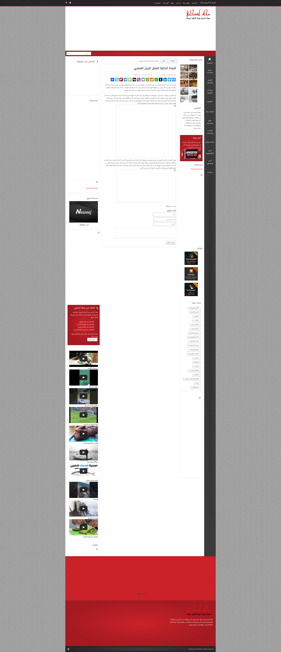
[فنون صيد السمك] (83, 509)
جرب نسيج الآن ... (140, 594)
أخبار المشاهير (194, 341)
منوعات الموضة (194, 345)
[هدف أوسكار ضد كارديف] (83, 415)
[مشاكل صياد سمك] (83, 452)
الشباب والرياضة (194, 354)
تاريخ (197, 383)
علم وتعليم (195, 387)
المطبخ (196, 362)
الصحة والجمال (194, 349)
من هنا (91, 340)
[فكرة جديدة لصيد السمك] (83, 434)
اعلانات (196, 320)
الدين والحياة (195, 312)
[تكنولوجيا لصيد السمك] (83, 396)
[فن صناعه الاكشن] (83, 359)
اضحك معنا (195, 324)
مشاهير (196, 374)
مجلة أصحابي (169, 75)
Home (172, 61)
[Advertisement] (109, 30)
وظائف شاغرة (194, 370)
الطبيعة (196, 316)
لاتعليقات (135, 75)
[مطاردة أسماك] (83, 378)
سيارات (196, 358)
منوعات (196, 366)
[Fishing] (83, 490)
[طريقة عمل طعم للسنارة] (83, 527)
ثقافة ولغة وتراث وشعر (192, 379)
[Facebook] (66, 2)
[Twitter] (70, 2)
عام (164, 61)
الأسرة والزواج (194, 308)
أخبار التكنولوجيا (194, 337)
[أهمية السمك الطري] (83, 471)
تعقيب (174, 206)
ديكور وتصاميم (194, 333)
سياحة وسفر (195, 329)
